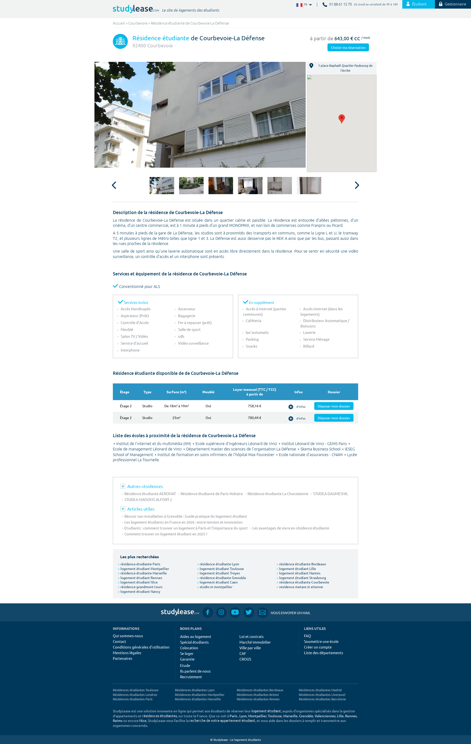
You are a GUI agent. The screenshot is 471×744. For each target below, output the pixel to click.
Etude (185, 665)
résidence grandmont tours (140, 586)
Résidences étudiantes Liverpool (322, 694)
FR (301, 5)
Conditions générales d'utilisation (141, 647)
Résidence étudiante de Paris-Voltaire (212, 493)
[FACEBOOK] (207, 612)
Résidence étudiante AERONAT (150, 493)
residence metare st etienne (299, 586)
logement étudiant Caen (217, 582)
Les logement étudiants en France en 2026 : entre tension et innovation (183, 522)
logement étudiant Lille (296, 568)
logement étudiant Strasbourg (301, 577)
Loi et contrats (251, 636)
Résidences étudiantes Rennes (258, 699)
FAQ (307, 635)
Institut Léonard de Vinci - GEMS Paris (315, 443)
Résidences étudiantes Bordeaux (260, 690)
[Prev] (114, 185)
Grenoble (306, 716)
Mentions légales (127, 652)
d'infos (300, 406)
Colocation (189, 647)
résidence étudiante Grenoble (221, 577)
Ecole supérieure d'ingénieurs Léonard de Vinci (237, 443)
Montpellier (257, 716)
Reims (117, 720)
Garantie (187, 659)
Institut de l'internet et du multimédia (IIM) (154, 443)
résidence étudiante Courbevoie (302, 582)
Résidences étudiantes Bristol (258, 694)
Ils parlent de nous (195, 671)
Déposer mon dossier (334, 406)
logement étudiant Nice (138, 582)
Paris (233, 716)
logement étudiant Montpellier (143, 568)
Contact (119, 641)
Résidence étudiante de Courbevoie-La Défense (190, 23)
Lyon (243, 716)
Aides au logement (195, 636)
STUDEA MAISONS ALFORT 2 (148, 499)
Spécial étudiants (194, 642)
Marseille (290, 716)
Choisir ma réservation (348, 47)
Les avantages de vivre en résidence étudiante (290, 528)
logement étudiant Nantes (298, 573)
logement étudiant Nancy (139, 591)
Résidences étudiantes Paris (133, 699)
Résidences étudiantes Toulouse (135, 690)
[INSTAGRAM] (221, 612)
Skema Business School (321, 449)
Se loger (187, 653)
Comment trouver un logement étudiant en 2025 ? (165, 533)
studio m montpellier (214, 586)
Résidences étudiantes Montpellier (199, 694)
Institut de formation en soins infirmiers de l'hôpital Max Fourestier (216, 454)
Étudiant (419, 4)
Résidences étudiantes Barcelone (322, 699)
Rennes (351, 716)
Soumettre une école (321, 641)
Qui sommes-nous (128, 635)
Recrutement (191, 676)
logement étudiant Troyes (218, 573)
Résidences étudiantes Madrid (320, 690)
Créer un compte (318, 647)
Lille (340, 716)
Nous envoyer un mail (283, 612)
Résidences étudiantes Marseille (198, 699)
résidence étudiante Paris (139, 564)
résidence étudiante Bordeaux (301, 564)
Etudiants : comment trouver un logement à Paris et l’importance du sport (186, 528)
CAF (242, 653)
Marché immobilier (255, 642)
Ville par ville (250, 647)
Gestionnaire (455, 4)
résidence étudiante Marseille (142, 573)
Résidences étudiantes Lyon (194, 690)
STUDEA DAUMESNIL (330, 493)
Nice (142, 720)
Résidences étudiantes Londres (135, 694)
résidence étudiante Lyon (218, 564)
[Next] (357, 185)
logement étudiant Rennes (140, 577)
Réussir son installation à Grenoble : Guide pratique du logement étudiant (185, 516)
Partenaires (122, 658)
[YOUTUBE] (235, 612)
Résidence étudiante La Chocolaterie (278, 493)
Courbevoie (137, 23)
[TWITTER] (249, 612)
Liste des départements (323, 652)
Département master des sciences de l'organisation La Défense (241, 449)
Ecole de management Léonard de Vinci (148, 449)
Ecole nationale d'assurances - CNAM (311, 454)
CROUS (245, 659)
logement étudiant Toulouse (220, 568)
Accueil (119, 23)
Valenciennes (325, 716)
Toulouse (275, 716)
